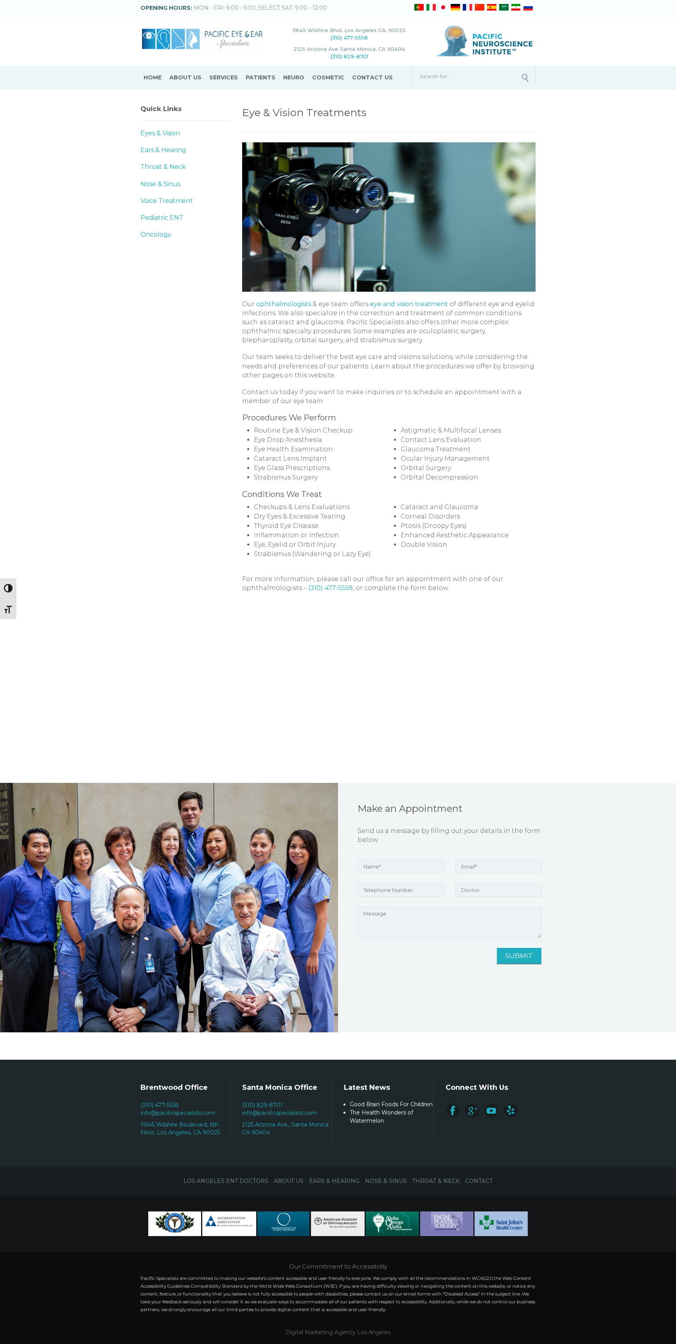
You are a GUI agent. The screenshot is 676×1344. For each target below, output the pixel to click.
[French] (467, 7)
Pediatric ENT (161, 217)
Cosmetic (328, 77)
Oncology (155, 234)
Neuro (293, 77)
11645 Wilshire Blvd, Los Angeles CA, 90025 (349, 30)
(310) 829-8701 (349, 56)
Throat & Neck (163, 166)
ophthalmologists (283, 304)
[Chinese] (479, 7)
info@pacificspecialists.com (177, 1112)
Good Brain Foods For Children (391, 1104)
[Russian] (528, 7)
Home (153, 77)
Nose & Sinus (160, 184)
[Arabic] (504, 7)
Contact (479, 1180)
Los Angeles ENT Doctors (225, 1180)
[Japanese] (443, 7)
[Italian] (431, 7)
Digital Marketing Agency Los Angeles (338, 1332)
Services (223, 77)
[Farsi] (516, 7)
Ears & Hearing (163, 150)
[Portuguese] (419, 7)
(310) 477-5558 (349, 37)
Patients (260, 77)
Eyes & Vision (160, 133)
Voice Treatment (166, 201)
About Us (185, 77)
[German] (455, 7)
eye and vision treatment (409, 304)
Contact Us (372, 77)
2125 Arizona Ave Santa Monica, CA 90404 (349, 49)
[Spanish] (491, 7)
